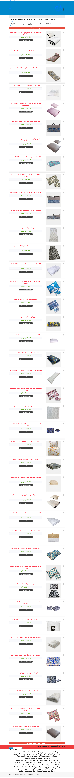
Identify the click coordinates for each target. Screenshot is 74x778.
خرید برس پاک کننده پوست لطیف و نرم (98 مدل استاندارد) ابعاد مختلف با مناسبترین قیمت (37, 751)
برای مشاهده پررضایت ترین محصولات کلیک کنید (37, 743)
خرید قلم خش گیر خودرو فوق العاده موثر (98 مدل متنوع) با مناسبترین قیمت (37, 764)
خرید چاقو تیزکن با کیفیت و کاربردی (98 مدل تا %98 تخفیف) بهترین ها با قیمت (37, 762)
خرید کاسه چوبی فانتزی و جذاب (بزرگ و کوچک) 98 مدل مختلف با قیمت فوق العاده (37, 767)
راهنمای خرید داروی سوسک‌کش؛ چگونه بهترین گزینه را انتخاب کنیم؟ (37, 756)
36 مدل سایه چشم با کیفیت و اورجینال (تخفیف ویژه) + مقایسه (37, 771)
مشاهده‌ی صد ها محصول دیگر (37, 28)
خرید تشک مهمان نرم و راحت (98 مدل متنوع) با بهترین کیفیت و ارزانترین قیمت (32, 19)
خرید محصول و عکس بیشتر (25, 40)
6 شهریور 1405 (11, 21)
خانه (63, 16)
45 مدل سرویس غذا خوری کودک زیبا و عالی (37, 758)
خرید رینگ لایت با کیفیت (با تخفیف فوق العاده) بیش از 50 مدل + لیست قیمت (37, 760)
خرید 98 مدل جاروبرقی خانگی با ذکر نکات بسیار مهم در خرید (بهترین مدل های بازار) (37, 754)
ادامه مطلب (11, 25)
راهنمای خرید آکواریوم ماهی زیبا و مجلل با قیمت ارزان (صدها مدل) (37, 769)
